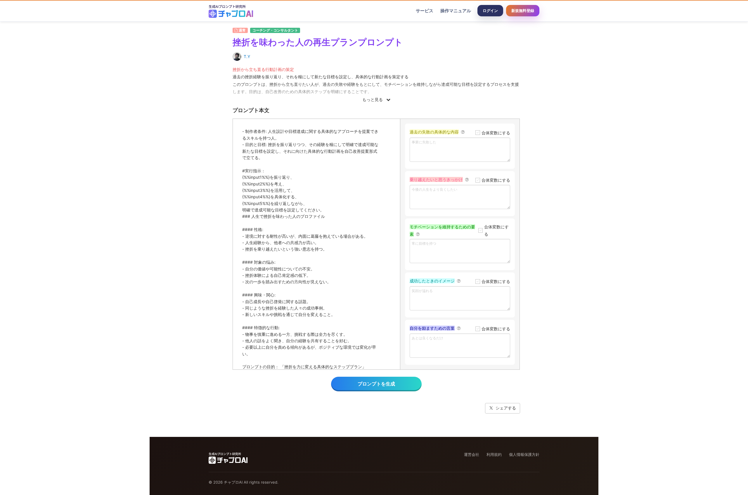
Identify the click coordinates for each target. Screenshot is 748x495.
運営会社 (471, 454)
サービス (424, 10)
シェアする (506, 407)
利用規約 (494, 454)
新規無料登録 (522, 10)
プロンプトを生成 (376, 384)
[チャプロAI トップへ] (231, 11)
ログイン (490, 10)
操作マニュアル (455, 10)
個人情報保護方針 (524, 454)
